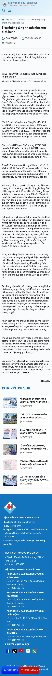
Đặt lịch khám (31, 670)
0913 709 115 (18, 606)
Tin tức (22, 20)
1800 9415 (12, 526)
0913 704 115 (18, 640)
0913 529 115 (18, 588)
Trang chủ (8, 20)
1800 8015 (19, 564)
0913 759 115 (18, 625)
